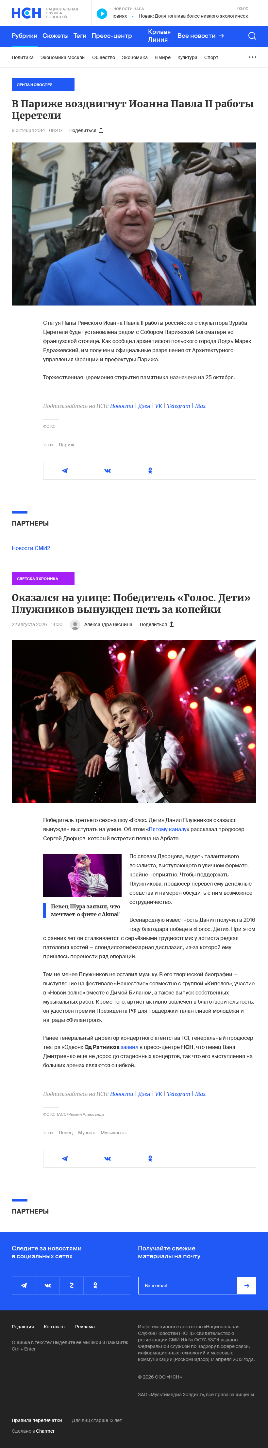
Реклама (85, 1327)
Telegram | (181, 406)
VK (158, 406)
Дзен (144, 406)
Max (200, 406)
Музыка (86, 1133)
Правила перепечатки (37, 1420)
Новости (121, 406)
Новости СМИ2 (31, 548)
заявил (129, 1047)
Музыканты (113, 1133)
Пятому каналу (168, 829)
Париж (67, 445)
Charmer (45, 1431)
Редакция (23, 1327)
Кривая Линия (159, 36)
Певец (66, 1133)
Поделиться (82, 130)
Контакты (54, 1327)
